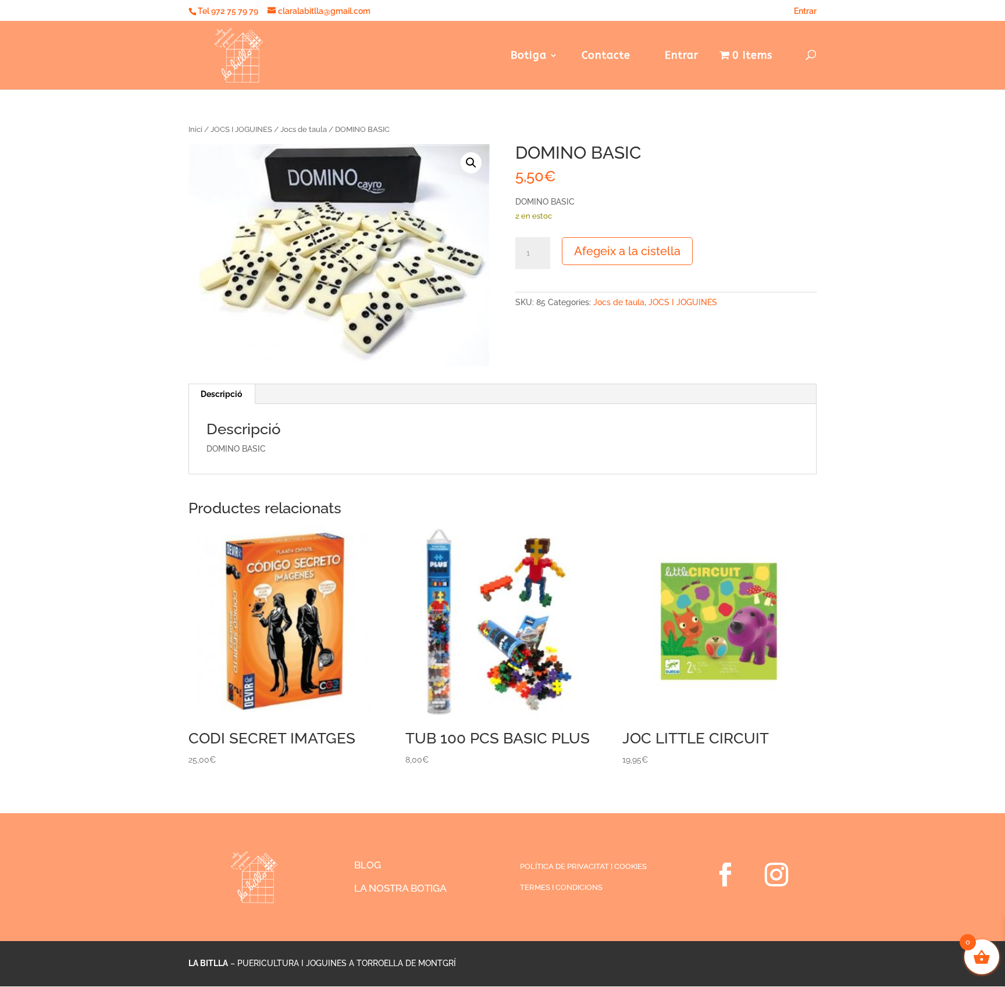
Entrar (805, 11)
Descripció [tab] (221, 394)
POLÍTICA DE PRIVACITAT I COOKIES (583, 866)
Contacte (606, 56)
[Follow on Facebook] (725, 875)
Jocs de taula (303, 129)
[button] (471, 162)
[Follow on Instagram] (776, 875)
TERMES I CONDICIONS (561, 887)
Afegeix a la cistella (627, 251)
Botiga (529, 56)
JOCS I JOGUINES (241, 129)
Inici (195, 129)
